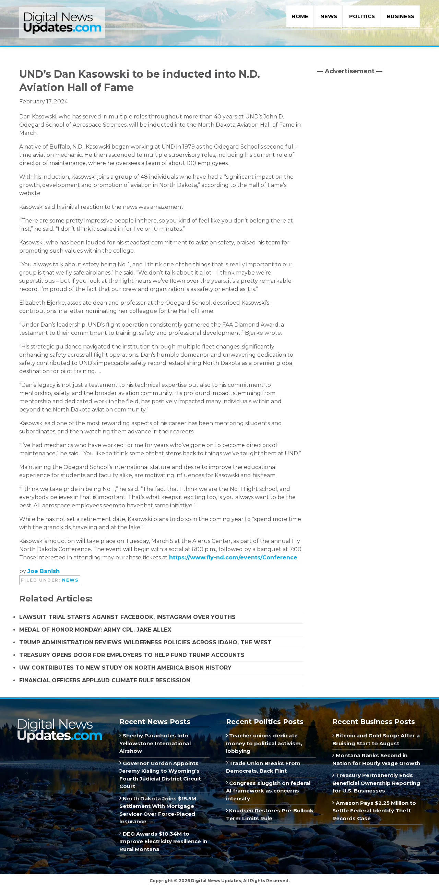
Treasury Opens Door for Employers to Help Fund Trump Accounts (132, 655)
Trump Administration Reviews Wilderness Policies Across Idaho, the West (145, 642)
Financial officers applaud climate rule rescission (104, 680)
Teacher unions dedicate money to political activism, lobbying (264, 743)
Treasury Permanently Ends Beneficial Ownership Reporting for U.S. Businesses (376, 783)
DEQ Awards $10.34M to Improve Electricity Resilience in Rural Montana (163, 841)
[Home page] (59, 721)
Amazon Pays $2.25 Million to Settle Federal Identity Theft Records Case (374, 811)
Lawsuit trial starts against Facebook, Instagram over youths (127, 617)
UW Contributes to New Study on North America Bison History (125, 667)
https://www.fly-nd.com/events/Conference (233, 557)
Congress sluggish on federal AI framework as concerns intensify (268, 791)
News (70, 580)
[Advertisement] (368, 138)
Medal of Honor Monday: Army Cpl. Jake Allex (95, 629)
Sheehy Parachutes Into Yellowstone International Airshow (155, 743)
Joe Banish (43, 571)
